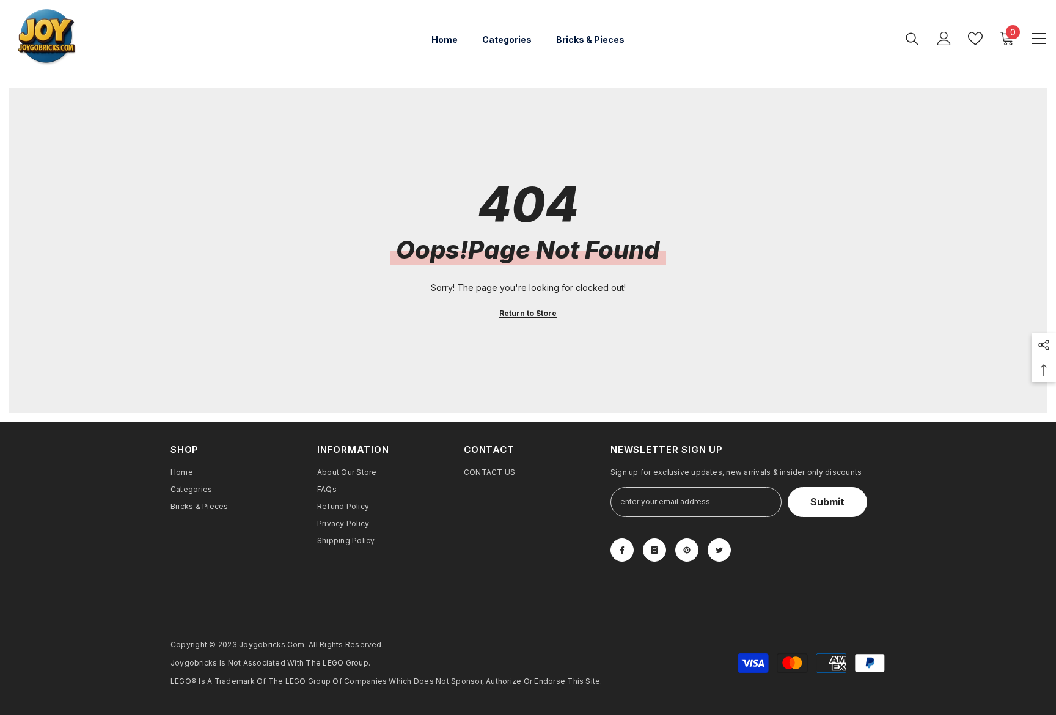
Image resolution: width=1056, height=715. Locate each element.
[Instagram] (654, 550)
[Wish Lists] (975, 38)
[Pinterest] (686, 550)
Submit (827, 502)
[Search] (912, 38)
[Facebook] (622, 550)
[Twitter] (719, 550)
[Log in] (944, 38)
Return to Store (528, 313)
